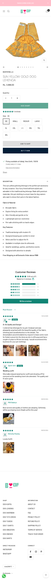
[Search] (8, 11)
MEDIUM (26, 121)
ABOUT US (31, 504)
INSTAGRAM (7, 549)
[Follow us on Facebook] (30, 551)
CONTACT (31, 509)
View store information (13, 168)
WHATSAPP (7, 554)
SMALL (15, 121)
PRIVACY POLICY (34, 517)
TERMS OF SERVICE (35, 530)
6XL (30, 128)
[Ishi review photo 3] (34, 350)
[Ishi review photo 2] (21, 350)
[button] (8, 112)
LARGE (37, 121)
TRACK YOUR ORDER (35, 534)
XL (6, 128)
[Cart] (47, 11)
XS (6, 121)
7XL (38, 128)
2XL (14, 128)
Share (5, 172)
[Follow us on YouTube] (30, 557)
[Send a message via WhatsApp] (4, 576)
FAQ (29, 513)
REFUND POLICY (34, 521)
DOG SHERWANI (8, 513)
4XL (22, 128)
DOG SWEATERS (9, 530)
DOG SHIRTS (7, 538)
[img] (8, 316)
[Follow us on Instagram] (36, 551)
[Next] (47, 67)
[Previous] (4, 67)
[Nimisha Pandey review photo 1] (8, 447)
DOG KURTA (7, 504)
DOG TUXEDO (7, 521)
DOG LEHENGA (8, 509)
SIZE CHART (25, 106)
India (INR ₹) (8, 566)
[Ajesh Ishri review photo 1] (8, 387)
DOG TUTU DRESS (9, 517)
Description (7, 181)
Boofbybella (8, 72)
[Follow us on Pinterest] (41, 551)
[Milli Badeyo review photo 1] (8, 418)
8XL (6, 135)
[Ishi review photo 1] (8, 350)
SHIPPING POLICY (34, 526)
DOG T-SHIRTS (8, 526)
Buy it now (25, 150)
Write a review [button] (26, 301)
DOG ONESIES (8, 534)
